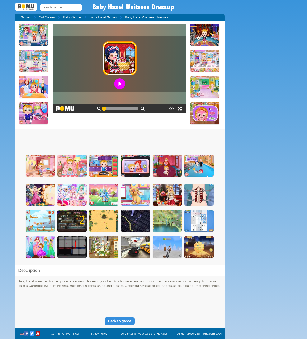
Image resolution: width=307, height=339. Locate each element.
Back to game (119, 321)
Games (26, 17)
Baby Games (72, 17)
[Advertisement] (120, 140)
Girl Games (47, 17)
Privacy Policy (98, 333)
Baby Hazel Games (103, 17)
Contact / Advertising (65, 333)
